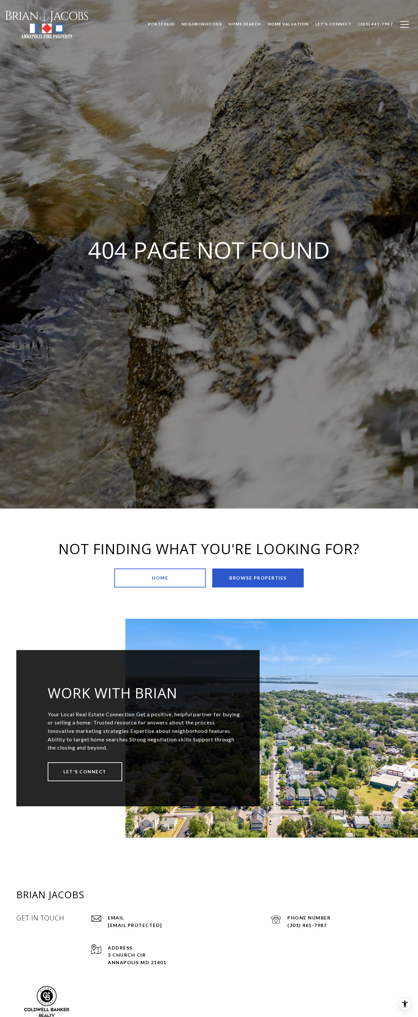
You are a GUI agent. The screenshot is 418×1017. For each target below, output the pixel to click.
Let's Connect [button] (84, 771)
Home (160, 578)
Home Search (245, 24)
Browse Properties (258, 578)
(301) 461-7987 (307, 925)
